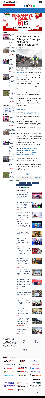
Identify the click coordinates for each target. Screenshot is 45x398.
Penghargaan (19, 82)
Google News (37, 177)
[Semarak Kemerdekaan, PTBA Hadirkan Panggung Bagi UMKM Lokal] (37, 303)
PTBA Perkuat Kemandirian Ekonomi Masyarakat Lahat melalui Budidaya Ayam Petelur (23, 311)
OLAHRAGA (5, 11)
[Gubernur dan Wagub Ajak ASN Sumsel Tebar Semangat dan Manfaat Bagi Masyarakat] (6, 61)
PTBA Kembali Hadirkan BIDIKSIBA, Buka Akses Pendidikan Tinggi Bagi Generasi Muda (23, 272)
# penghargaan (36, 183)
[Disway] (9, 360)
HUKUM (35, 345)
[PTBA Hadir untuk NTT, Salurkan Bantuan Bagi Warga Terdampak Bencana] (6, 37)
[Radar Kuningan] (9, 375)
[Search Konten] (41, 2)
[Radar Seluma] (35, 386)
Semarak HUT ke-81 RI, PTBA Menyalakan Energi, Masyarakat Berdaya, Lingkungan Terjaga (23, 251)
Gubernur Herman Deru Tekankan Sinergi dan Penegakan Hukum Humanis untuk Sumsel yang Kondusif (23, 283)
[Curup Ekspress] (22, 382)
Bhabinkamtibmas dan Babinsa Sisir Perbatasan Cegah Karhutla (13, 49)
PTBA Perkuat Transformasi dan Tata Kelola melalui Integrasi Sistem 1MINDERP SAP (23, 224)
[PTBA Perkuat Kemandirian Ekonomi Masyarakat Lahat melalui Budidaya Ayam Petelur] (37, 311)
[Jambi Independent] (9, 368)
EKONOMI (23, 33)
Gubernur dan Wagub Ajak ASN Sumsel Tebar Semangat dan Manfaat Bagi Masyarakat (11, 64)
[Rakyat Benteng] (9, 389)
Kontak (24, 340)
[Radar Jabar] (35, 379)
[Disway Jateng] (22, 371)
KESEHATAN (10, 11)
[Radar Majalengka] (22, 375)
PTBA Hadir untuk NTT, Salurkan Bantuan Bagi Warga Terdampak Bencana (12, 38)
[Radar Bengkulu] (9, 386)
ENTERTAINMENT (15, 11)
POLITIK (35, 341)
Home (18, 33)
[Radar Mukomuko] (35, 382)
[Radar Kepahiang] (9, 382)
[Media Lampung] (9, 364)
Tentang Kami (25, 342)
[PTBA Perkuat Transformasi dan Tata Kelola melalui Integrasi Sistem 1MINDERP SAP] (37, 224)
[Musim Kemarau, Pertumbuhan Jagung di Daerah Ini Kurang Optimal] (6, 93)
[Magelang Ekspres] (35, 371)
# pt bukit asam (23, 183)
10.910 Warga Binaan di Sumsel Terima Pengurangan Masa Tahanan (23, 241)
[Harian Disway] (22, 360)
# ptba (29, 183)
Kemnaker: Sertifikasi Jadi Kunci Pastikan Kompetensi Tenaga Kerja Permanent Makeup (12, 80)
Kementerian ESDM (20, 96)
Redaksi (24, 341)
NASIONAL (35, 346)
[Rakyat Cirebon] (35, 364)
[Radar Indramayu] (22, 364)
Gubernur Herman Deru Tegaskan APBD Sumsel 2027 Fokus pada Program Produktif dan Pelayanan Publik (23, 262)
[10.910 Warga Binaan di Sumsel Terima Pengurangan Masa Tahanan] (37, 241)
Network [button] (9, 5)
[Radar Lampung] (9, 371)
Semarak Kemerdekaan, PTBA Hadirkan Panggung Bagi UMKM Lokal (24, 302)
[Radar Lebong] (22, 386)
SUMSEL (35, 344)
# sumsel (19, 185)
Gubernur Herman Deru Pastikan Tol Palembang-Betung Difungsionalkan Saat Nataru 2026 (23, 293)
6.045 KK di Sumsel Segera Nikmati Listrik (22, 233)
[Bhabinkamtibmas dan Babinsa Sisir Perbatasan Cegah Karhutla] (6, 50)
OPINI (20, 11)
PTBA (18, 158)
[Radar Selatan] (22, 389)
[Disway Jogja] (35, 375)
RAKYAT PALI (36, 342)
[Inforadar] (35, 368)
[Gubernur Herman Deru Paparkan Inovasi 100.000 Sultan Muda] (37, 330)
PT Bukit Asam (36, 157)
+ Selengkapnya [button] (38, 392)
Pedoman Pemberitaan (27, 344)
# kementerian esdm (27, 185)
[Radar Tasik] (35, 360)
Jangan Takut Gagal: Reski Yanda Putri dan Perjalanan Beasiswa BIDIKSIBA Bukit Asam (24, 214)
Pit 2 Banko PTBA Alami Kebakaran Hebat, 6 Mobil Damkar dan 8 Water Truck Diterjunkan (23, 320)
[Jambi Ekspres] (22, 368)
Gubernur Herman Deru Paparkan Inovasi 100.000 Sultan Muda (23, 329)
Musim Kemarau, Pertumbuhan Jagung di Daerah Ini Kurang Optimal (12, 94)
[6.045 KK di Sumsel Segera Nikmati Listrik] (37, 234)
